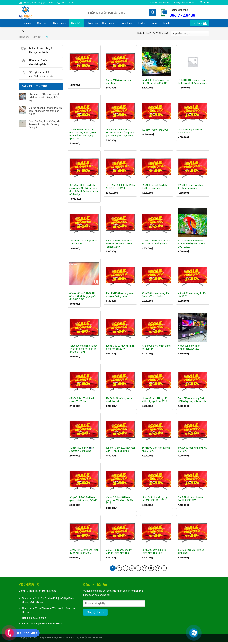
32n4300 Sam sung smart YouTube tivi (83, 242)
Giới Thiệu (42, 23)
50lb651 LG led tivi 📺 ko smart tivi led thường (82, 449)
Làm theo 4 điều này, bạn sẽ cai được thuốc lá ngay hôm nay (44, 97)
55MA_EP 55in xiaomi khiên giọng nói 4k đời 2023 (84, 551)
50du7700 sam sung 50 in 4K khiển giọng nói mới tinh (192, 400)
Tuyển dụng (125, 23)
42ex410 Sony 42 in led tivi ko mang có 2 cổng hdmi (156, 242)
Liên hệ (167, 23)
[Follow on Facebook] (198, 2)
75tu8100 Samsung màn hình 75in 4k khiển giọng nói (192, 81)
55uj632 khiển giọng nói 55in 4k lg (118, 81)
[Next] (164, 568)
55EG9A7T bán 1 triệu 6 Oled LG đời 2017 (190, 499)
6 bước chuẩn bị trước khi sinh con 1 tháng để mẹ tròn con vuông (45, 110)
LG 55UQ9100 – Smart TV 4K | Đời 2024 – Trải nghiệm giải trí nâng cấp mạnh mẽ (120, 132)
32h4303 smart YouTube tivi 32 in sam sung (155, 186)
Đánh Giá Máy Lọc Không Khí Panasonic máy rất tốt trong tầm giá (44, 124)
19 (157, 568)
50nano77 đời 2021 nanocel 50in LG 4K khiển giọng (120, 449)
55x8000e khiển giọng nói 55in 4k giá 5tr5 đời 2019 (155, 81)
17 (144, 568)
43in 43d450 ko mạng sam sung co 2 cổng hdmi (120, 295)
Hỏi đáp (141, 23)
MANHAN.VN (95, 637)
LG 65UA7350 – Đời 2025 (155, 129)
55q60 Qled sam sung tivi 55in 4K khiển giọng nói (119, 551)
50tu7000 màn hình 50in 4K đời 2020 (192, 449)
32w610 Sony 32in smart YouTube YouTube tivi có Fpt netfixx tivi (119, 243)
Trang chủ (26, 23)
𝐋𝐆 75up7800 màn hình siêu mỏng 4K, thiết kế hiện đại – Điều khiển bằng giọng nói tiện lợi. (83, 190)
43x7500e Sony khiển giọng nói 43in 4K (156, 347)
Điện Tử (75, 23)
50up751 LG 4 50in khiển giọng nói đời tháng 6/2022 (83, 499)
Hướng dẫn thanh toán (184, 2)
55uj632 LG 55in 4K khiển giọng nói (191, 551)
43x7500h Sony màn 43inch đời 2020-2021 (189, 347)
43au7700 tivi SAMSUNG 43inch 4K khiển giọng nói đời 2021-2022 (82, 296)
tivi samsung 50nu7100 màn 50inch (190, 131)
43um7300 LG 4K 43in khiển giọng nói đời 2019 (120, 347)
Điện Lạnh (58, 23)
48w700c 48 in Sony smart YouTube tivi (119, 400)
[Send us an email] (208, 2)
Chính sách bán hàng (160, 2)
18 (151, 568)
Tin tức (154, 23)
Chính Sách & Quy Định (99, 23)
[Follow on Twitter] (204, 2)
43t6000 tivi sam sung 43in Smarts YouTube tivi (156, 295)
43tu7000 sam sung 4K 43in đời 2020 (192, 295)
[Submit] (152, 12)
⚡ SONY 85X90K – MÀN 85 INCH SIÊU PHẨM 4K (120, 186)
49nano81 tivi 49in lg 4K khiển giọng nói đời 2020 (154, 400)
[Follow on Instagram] (201, 2)
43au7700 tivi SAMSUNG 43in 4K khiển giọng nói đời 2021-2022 (191, 243)
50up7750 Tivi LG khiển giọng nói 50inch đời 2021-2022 (119, 500)
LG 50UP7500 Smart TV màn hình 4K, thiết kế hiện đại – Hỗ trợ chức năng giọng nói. (82, 134)
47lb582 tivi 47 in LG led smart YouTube (81, 400)
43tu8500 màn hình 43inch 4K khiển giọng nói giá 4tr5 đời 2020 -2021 (83, 348)
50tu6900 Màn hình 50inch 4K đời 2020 (156, 449)
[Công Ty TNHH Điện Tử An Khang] (50, 12)
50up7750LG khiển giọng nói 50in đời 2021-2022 (155, 499)
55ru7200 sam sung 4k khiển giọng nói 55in (154, 551)
